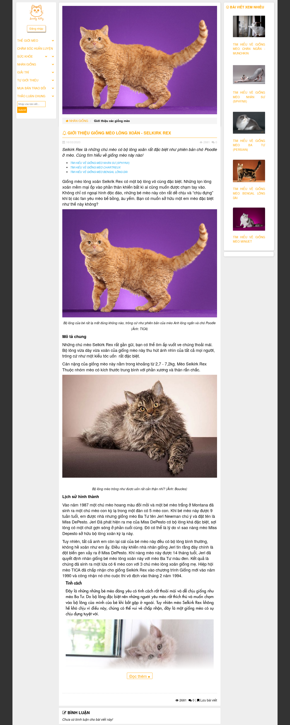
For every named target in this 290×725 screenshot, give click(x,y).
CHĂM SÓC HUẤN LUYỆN (35, 48)
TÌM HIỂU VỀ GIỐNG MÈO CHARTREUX (95, 167)
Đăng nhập (36, 28)
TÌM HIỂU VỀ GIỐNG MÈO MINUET (249, 239)
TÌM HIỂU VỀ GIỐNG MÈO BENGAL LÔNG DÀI (99, 172)
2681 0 (186, 700)
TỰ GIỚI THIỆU (27, 80)
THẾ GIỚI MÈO (27, 40)
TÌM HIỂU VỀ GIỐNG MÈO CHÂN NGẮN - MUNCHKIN (249, 48)
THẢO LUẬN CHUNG (31, 96)
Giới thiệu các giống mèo (112, 121)
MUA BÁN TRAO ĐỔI (31, 88)
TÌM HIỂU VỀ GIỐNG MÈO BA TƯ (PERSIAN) (249, 145)
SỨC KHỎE (25, 56)
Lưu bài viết (208, 700)
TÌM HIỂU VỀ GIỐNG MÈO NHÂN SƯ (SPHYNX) (100, 163)
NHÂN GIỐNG (26, 64)
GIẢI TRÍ (23, 72)
